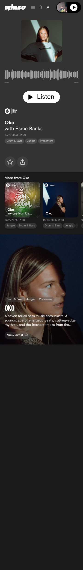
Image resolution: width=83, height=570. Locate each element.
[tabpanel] (41, 75)
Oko (9, 122)
